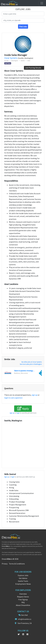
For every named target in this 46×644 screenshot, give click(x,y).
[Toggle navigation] (41, 3)
